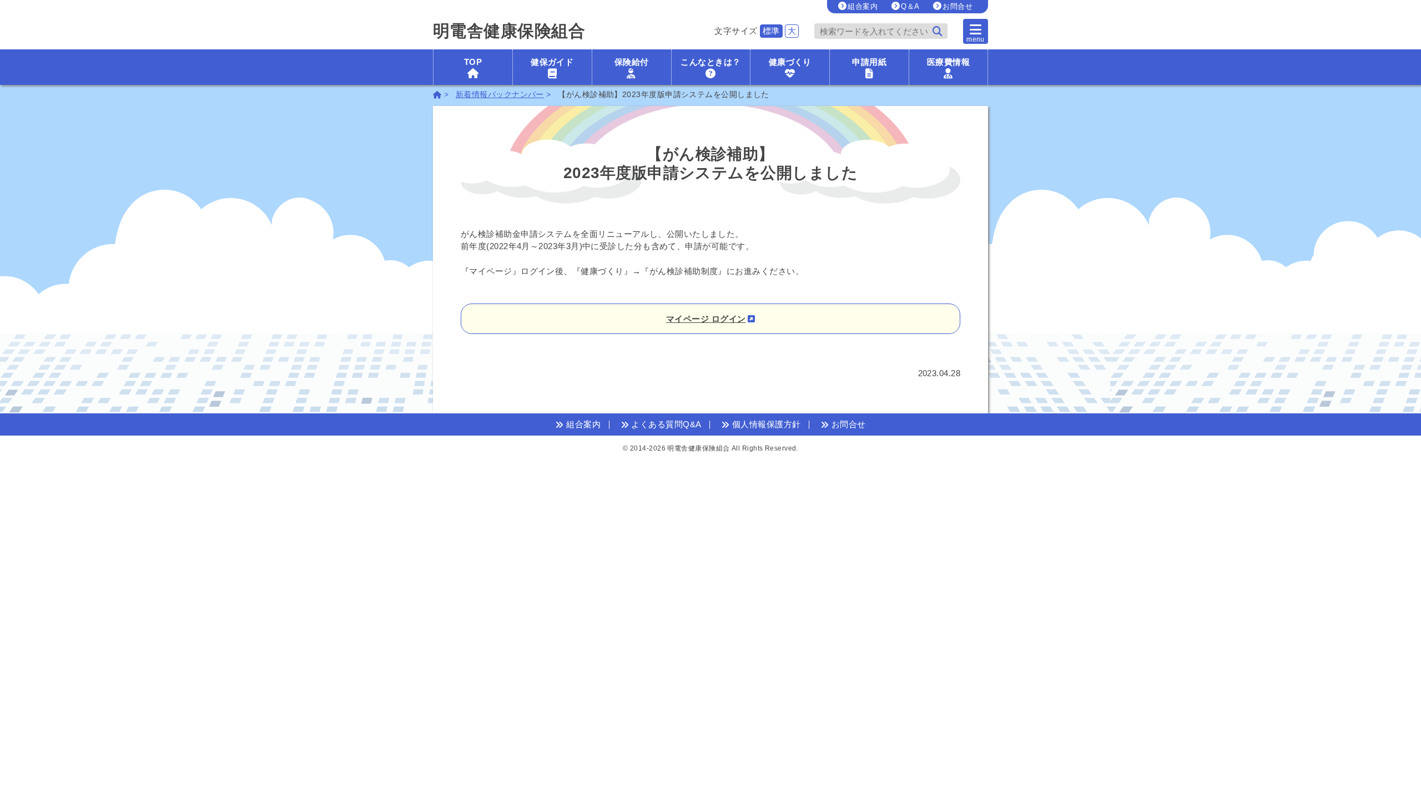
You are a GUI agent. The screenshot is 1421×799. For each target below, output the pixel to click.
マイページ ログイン (706, 318)
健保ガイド (552, 62)
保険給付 (631, 62)
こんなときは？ (710, 62)
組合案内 (863, 6)
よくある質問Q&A (665, 424)
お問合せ (957, 6)
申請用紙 (869, 62)
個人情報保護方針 (764, 424)
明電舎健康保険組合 (509, 31)
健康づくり (790, 62)
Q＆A (910, 6)
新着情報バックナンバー (500, 94)
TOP (473, 62)
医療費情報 (948, 62)
